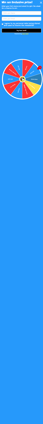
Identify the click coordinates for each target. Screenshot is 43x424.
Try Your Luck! (21, 30)
